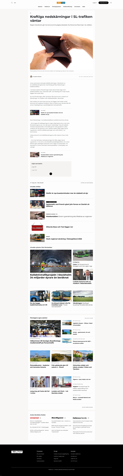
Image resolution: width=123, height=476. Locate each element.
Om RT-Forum (74, 461)
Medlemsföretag (67, 6)
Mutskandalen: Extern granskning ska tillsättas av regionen (52, 155)
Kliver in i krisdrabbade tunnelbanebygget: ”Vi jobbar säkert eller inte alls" (39, 422)
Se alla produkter (40, 461)
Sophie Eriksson (38, 76)
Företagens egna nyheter (38, 318)
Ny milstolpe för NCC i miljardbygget (39, 427)
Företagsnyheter (56, 6)
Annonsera (77, 6)
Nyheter (40, 6)
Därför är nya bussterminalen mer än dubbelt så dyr (52, 113)
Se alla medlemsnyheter (87, 407)
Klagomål (56, 458)
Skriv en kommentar (87, 182)
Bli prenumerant (40, 453)
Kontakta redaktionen (76, 453)
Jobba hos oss (74, 458)
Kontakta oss (74, 456)
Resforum (47, 6)
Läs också (43, 110)
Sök (15, 2)
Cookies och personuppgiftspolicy (61, 453)
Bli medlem (39, 456)
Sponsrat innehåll (57, 461)
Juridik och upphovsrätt (59, 456)
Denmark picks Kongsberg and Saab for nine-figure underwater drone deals (82, 427)
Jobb (83, 6)
